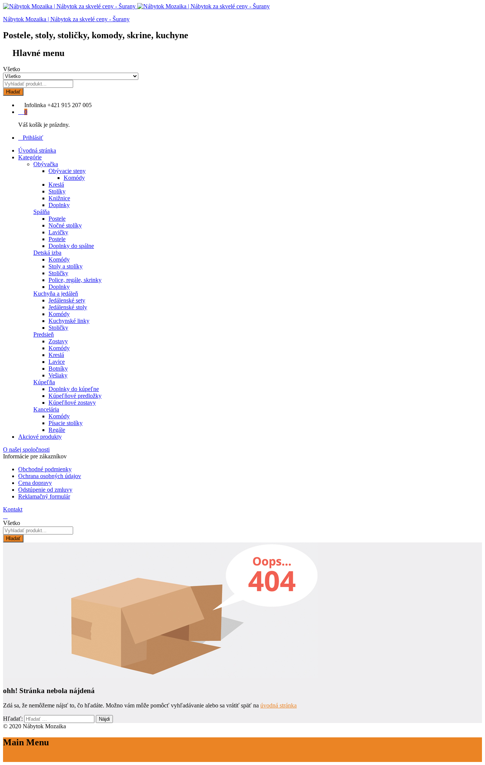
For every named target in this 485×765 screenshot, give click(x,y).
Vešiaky (57, 375)
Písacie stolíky (65, 423)
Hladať (13, 92)
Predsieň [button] (43, 334)
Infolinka (35, 105)
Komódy (74, 178)
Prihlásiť (33, 137)
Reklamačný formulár (44, 496)
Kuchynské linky (68, 321)
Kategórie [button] (30, 157)
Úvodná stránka (37, 150)
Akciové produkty (40, 436)
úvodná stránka (278, 705)
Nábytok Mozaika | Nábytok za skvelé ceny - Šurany (66, 19)
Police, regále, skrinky (75, 280)
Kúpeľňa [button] (44, 382)
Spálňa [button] (41, 212)
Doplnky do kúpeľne (73, 389)
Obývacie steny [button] (67, 171)
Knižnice (59, 198)
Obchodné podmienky (45, 469)
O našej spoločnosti (26, 449)
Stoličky (58, 273)
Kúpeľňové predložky (75, 396)
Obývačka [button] (45, 164)
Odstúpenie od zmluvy (45, 489)
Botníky (58, 368)
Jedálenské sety (66, 300)
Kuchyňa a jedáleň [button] (55, 293)
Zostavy (58, 341)
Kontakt (12, 509)
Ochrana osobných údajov (49, 476)
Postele (57, 218)
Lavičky (58, 232)
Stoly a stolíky (65, 266)
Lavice (56, 361)
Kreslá (56, 184)
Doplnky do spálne (71, 246)
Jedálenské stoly (67, 307)
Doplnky (59, 205)
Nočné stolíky (65, 225)
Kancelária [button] (46, 409)
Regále (56, 430)
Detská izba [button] (47, 252)
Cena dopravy (35, 483)
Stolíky (57, 191)
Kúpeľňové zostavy (72, 402)
